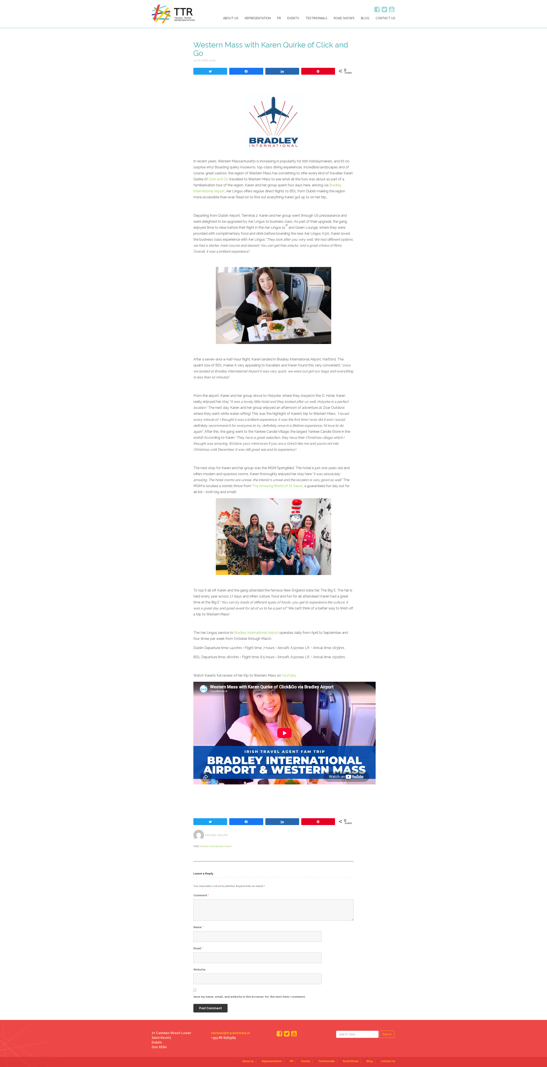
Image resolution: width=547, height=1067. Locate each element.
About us (230, 18)
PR (279, 18)
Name (198, 927)
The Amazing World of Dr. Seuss (277, 486)
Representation (258, 18)
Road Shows (344, 18)
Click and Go (218, 179)
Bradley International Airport (256, 633)
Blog (365, 18)
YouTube (289, 675)
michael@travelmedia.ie (230, 1033)
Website (199, 969)
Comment (201, 895)
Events (293, 18)
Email (198, 948)
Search (387, 1034)
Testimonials (316, 18)
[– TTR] (173, 13)
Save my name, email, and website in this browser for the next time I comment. (249, 996)
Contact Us (385, 18)
